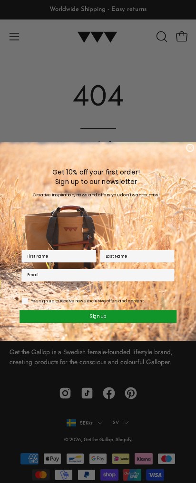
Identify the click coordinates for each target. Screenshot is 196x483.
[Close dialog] (190, 148)
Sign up (97, 316)
